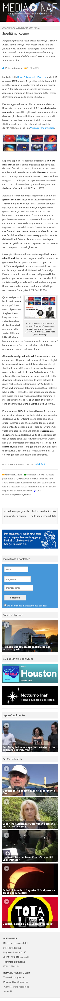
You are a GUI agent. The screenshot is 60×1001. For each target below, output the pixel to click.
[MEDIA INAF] (30, 10)
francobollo (33, 474)
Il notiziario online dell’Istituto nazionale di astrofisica (30, 14)
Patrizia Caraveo (13, 67)
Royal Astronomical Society (31, 76)
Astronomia (10, 474)
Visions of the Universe (42, 127)
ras (42, 474)
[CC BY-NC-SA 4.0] (40, 464)
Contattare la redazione (16, 986)
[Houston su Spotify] (30, 684)
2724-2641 (15, 966)
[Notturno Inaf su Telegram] (30, 705)
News (20, 474)
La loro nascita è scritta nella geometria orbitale (43, 516)
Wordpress (22, 981)
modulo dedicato (24, 490)
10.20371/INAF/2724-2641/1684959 (16, 494)
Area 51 (8, 991)
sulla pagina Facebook (25, 482)
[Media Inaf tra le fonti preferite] (30, 549)
